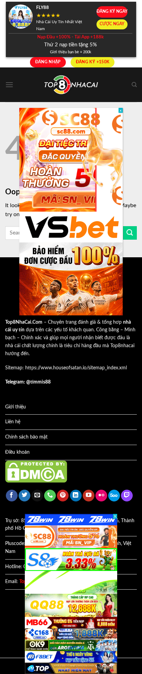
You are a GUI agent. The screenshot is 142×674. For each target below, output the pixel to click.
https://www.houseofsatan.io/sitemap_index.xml (76, 368)
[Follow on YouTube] (88, 496)
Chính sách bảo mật (26, 437)
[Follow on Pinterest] (63, 496)
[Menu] (9, 84)
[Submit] (130, 233)
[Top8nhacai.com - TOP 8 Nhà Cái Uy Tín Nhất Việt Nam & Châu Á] (71, 85)
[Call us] (50, 496)
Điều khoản (17, 452)
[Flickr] (101, 496)
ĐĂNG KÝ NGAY (112, 11)
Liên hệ (12, 421)
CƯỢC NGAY (112, 24)
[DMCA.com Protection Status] (36, 471)
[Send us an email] (37, 496)
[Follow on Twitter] (24, 496)
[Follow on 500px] (114, 496)
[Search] (134, 84)
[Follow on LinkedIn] (76, 496)
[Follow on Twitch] (127, 496)
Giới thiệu (15, 407)
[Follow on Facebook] (12, 496)
